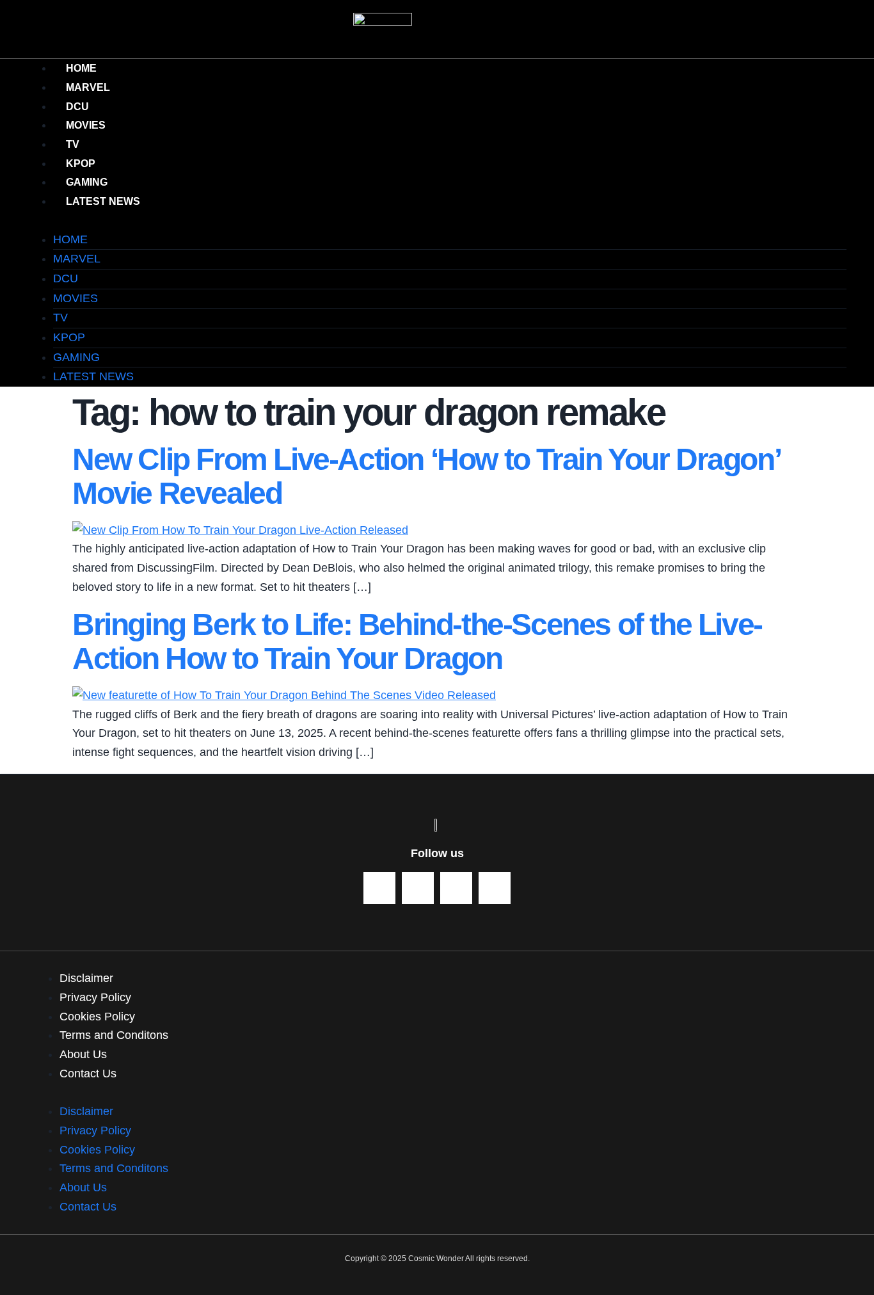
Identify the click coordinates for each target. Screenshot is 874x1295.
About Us (83, 1054)
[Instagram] (495, 888)
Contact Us (88, 1073)
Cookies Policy (97, 1016)
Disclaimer (86, 978)
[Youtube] (379, 888)
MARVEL (76, 258)
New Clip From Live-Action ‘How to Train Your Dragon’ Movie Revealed (425, 476)
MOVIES (75, 298)
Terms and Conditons (114, 1035)
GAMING (76, 357)
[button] (437, 220)
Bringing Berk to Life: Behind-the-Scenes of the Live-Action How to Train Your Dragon (417, 641)
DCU (65, 278)
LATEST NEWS (103, 201)
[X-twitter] (456, 888)
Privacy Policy (95, 997)
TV (60, 317)
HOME (70, 239)
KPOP (69, 337)
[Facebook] (418, 888)
